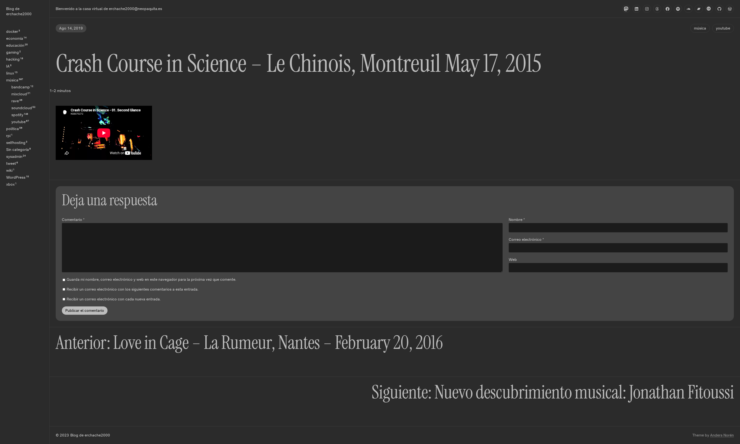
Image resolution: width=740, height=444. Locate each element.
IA (8, 66)
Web (513, 259)
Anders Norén (722, 435)
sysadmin (14, 156)
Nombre (517, 219)
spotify (17, 114)
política (12, 128)
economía (14, 38)
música (12, 80)
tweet (11, 163)
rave (15, 101)
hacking (13, 59)
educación (15, 45)
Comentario (73, 219)
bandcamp (20, 87)
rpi (8, 135)
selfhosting (15, 142)
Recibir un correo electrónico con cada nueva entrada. (114, 299)
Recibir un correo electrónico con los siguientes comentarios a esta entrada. (132, 289)
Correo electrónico (526, 239)
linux (10, 73)
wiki (9, 170)
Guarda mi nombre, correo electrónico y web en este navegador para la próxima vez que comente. (151, 279)
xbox (10, 184)
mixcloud (19, 94)
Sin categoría (17, 149)
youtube (18, 121)
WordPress (15, 177)
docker (12, 31)
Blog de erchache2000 (90, 435)
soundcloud (21, 108)
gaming (12, 52)
